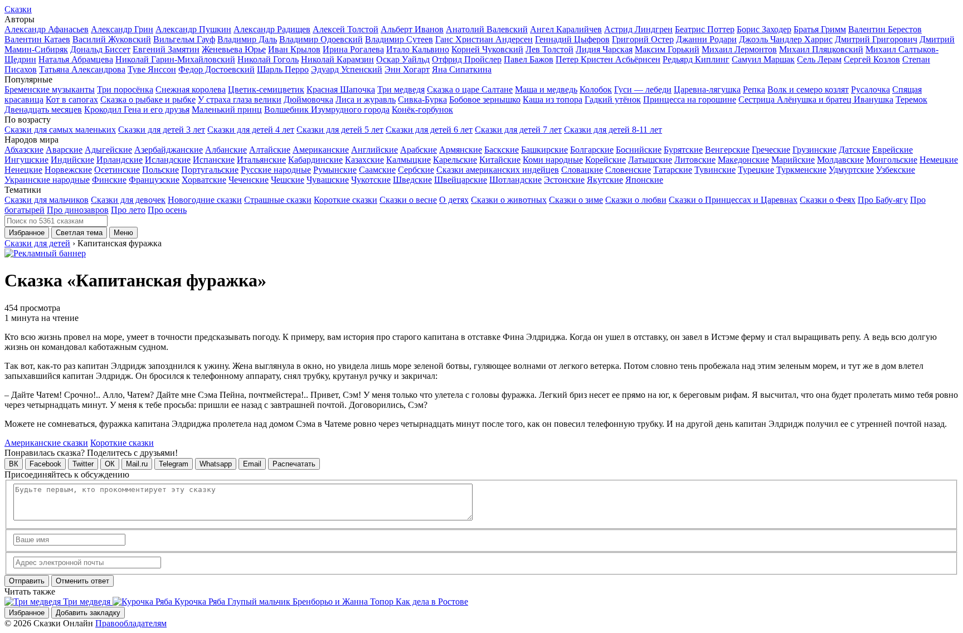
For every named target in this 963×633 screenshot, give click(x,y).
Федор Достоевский (216, 69)
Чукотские (371, 179)
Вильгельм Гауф (184, 39)
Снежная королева (190, 89)
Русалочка (870, 89)
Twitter (83, 464)
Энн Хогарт (407, 69)
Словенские (628, 169)
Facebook (45, 464)
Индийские (72, 159)
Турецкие (756, 169)
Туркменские (801, 169)
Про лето (128, 210)
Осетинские (117, 169)
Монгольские (891, 159)
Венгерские (727, 149)
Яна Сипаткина (462, 69)
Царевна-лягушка (707, 89)
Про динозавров (78, 210)
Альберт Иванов (412, 29)
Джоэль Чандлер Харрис (786, 39)
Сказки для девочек (128, 199)
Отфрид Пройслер (467, 59)
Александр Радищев (272, 29)
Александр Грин (122, 29)
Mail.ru (137, 464)
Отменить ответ (82, 581)
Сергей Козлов (872, 59)
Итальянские (261, 159)
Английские (374, 149)
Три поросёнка (125, 89)
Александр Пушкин (193, 29)
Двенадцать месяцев (43, 109)
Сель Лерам (819, 59)
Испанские (214, 159)
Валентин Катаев (37, 39)
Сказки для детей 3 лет (161, 129)
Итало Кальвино (417, 49)
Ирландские (119, 159)
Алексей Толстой (345, 29)
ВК (13, 464)
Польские (160, 169)
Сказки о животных (509, 199)
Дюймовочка (308, 99)
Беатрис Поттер (705, 29)
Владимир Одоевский (321, 39)
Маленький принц (227, 109)
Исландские (168, 159)
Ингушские (26, 159)
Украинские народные (47, 179)
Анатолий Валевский (487, 29)
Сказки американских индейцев (497, 169)
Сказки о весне (408, 199)
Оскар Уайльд (403, 59)
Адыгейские (108, 149)
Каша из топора (552, 99)
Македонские (743, 159)
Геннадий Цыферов (572, 39)
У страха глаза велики (239, 99)
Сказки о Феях (827, 199)
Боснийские (639, 149)
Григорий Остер (643, 39)
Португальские (210, 169)
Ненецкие (23, 169)
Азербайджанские (168, 149)
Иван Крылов (294, 49)
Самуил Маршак (763, 59)
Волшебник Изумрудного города (327, 109)
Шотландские (515, 179)
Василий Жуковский (111, 39)
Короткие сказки (345, 199)
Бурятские (683, 149)
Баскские (501, 149)
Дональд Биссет (100, 49)
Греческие (771, 149)
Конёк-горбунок (422, 109)
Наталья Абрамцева (75, 59)
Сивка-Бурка (422, 99)
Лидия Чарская (604, 49)
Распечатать (294, 464)
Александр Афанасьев (46, 29)
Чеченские (248, 179)
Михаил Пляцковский (821, 49)
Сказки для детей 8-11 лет (613, 129)
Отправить (27, 581)
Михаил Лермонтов (739, 49)
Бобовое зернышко (485, 99)
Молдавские (840, 159)
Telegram (173, 464)
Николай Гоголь (268, 59)
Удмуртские (851, 169)
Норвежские (68, 169)
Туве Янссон (152, 69)
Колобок (596, 89)
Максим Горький (667, 49)
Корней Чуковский (487, 49)
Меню (123, 232)
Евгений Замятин (166, 49)
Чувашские (328, 179)
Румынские (335, 169)
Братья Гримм (820, 29)
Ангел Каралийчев (566, 29)
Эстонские (564, 179)
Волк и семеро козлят (808, 89)
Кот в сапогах (72, 99)
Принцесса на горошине (689, 99)
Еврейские (892, 149)
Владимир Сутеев (399, 39)
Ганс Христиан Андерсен (484, 39)
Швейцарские (460, 179)
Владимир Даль (247, 39)
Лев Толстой (549, 49)
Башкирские (544, 149)
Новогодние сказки (205, 199)
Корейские (605, 159)
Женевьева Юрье (234, 49)
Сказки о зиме (576, 199)
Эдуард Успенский (346, 69)
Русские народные (276, 169)
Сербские (416, 169)
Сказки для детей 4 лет (250, 129)
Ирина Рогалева (353, 49)
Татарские (672, 169)
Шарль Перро (283, 69)
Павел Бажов (528, 59)
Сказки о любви (636, 199)
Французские (154, 179)
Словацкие (582, 169)
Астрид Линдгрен (638, 29)
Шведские (412, 179)
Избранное (27, 232)
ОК (110, 464)
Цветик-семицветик (266, 89)
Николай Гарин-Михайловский (175, 59)
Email (252, 464)
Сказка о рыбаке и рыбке (148, 99)
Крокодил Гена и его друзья (136, 109)
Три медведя (401, 89)
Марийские (793, 159)
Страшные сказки (278, 199)
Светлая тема (79, 232)
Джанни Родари (706, 39)
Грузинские (814, 149)
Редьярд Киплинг (696, 59)
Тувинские (715, 169)
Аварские (64, 149)
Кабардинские (315, 159)
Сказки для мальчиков (46, 199)
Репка (754, 89)
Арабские (418, 149)
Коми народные (553, 159)
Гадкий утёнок (613, 99)
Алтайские (269, 149)
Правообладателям (131, 623)
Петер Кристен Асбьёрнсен (608, 59)
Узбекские (895, 169)
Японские (644, 179)
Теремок (911, 99)
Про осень (167, 210)
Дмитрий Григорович (876, 39)
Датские (854, 149)
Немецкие (939, 159)
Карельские (455, 159)
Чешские (287, 179)
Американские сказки (46, 442)
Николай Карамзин (337, 59)
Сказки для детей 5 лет (339, 129)
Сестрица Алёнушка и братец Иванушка (815, 99)
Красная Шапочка (341, 89)
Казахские (364, 159)
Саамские (377, 169)
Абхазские (23, 149)
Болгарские (592, 149)
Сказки (18, 9)
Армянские (460, 149)
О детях (454, 199)
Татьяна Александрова (82, 69)
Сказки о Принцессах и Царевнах (733, 199)
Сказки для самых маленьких (60, 129)
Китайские (500, 159)
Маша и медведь (546, 89)
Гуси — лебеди (643, 89)
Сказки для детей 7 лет (518, 129)
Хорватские (204, 179)
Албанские (226, 149)
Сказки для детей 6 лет (429, 129)
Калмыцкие (408, 159)
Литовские (695, 159)
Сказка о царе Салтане (470, 89)
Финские (109, 179)
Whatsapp (216, 464)
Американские (321, 149)
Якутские (605, 179)
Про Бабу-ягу (883, 199)
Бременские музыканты (49, 89)
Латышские (650, 159)
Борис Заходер (764, 29)
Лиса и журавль (365, 99)
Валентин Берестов (885, 29)
